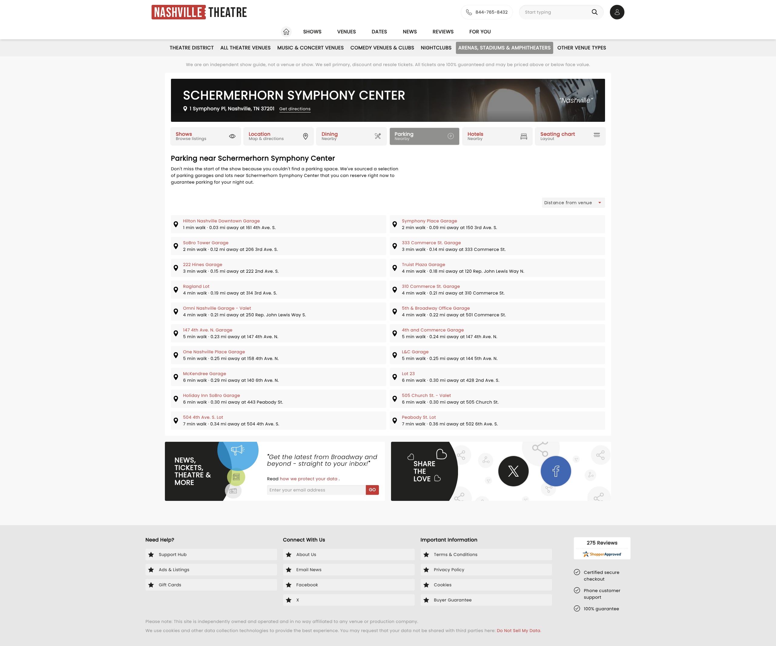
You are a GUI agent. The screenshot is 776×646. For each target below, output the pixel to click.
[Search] (596, 12)
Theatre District (192, 47)
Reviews (443, 31)
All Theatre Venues (245, 47)
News (410, 31)
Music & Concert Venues (310, 47)
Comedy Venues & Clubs (382, 47)
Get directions (295, 109)
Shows (312, 31)
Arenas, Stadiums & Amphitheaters (504, 47)
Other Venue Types (581, 47)
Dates (379, 31)
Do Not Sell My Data (518, 631)
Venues (346, 31)
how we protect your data (309, 479)
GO (372, 490)
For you (480, 31)
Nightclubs (436, 47)
